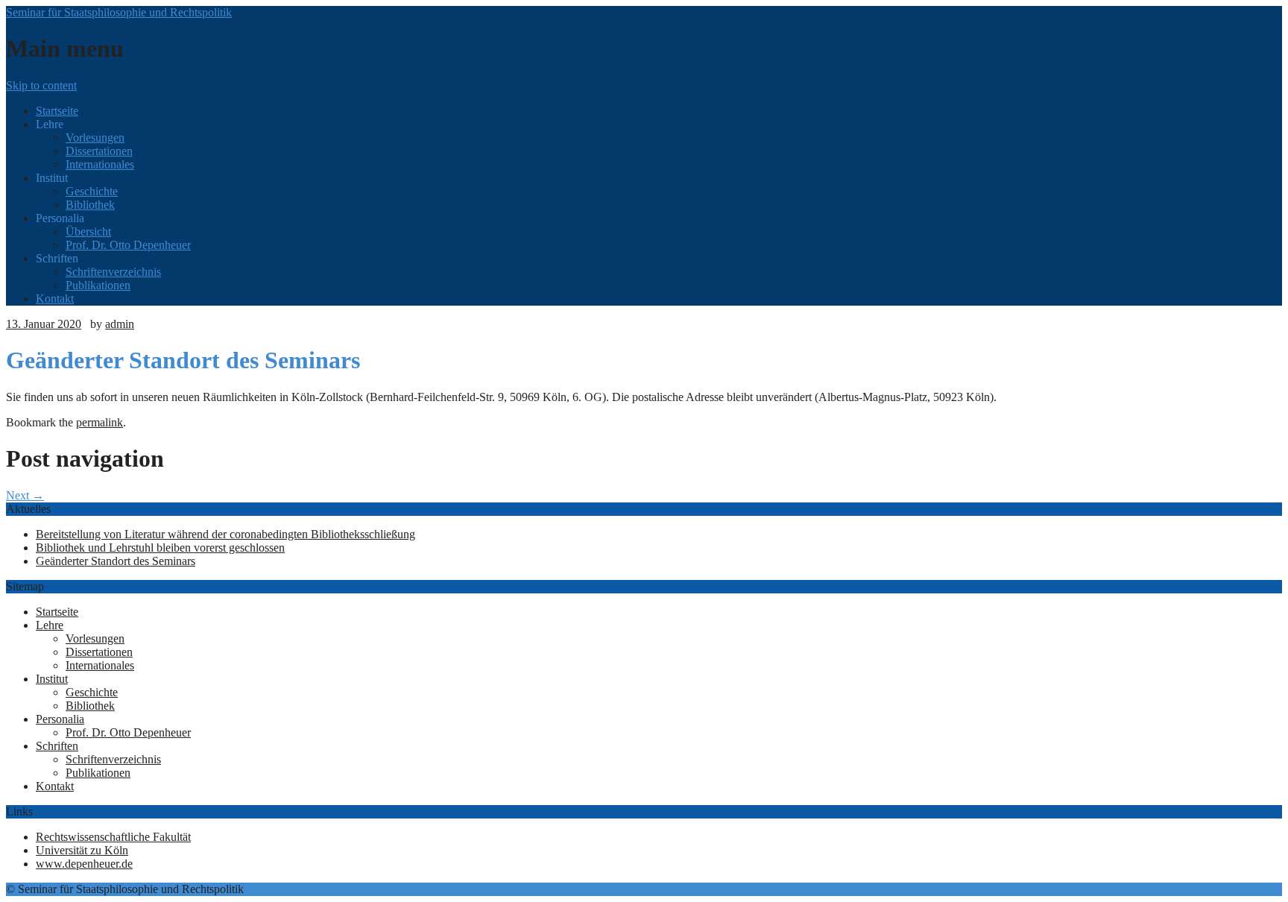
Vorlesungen (95, 137)
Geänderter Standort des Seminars (115, 561)
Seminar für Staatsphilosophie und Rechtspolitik (119, 12)
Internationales (100, 164)
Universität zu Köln (82, 850)
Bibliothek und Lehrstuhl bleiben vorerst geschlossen (160, 547)
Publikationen (98, 285)
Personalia (60, 719)
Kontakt (55, 298)
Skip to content (41, 85)
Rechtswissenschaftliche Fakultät (113, 836)
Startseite (57, 110)
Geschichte (92, 191)
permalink (99, 422)
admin (119, 324)
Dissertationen (99, 151)
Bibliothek (90, 204)
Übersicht (88, 231)
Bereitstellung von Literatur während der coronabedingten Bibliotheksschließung (225, 534)
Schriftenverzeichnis (113, 271)
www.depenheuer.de (84, 863)
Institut (52, 678)
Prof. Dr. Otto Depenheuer (128, 245)
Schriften (57, 745)
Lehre (49, 625)
